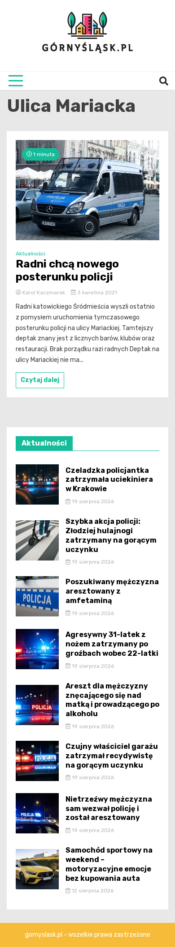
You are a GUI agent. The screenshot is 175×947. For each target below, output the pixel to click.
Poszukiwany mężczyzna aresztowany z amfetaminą (112, 591)
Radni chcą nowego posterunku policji (67, 270)
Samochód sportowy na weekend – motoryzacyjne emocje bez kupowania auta (109, 864)
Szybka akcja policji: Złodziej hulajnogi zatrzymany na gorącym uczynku (111, 535)
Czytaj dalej (40, 380)
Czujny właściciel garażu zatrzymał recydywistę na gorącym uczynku (112, 755)
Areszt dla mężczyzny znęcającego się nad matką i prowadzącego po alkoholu (112, 700)
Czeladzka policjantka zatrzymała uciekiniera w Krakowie (109, 479)
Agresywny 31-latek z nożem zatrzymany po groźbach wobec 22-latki (112, 644)
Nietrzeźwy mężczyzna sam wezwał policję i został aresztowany (109, 808)
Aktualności (30, 254)
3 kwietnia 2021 (96, 292)
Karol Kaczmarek (43, 292)
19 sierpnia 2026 (92, 501)
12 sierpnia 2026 (92, 891)
